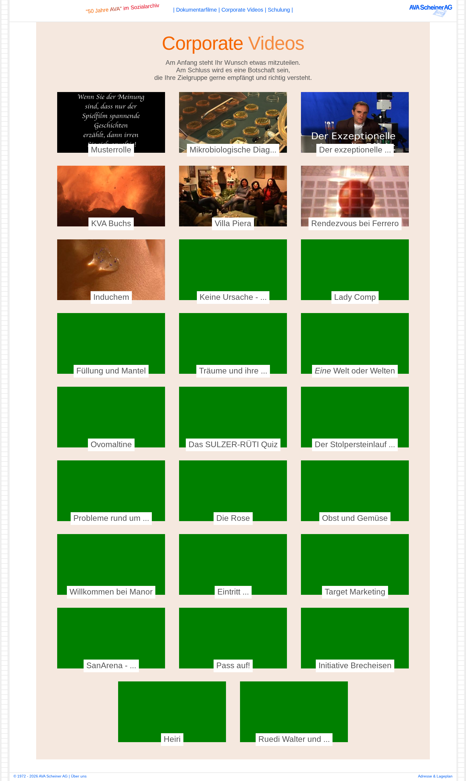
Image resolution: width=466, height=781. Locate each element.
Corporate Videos (242, 10)
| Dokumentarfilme (195, 10)
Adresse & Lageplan (435, 776)
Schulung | (280, 10)
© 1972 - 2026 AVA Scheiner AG (40, 776)
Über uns (79, 776)
